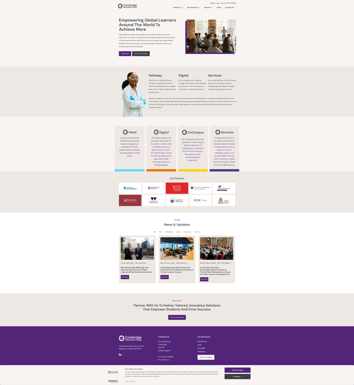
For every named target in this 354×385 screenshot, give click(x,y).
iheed (178, 232)
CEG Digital (169, 232)
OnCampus (187, 232)
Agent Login (215, 3)
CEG (160, 232)
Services (197, 232)
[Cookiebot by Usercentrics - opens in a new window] (113, 381)
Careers (207, 7)
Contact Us (229, 7)
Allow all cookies (237, 370)
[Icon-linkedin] (120, 354)
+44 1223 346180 (229, 3)
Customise (236, 376)
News (219, 7)
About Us (177, 7)
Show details (129, 381)
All (155, 232)
